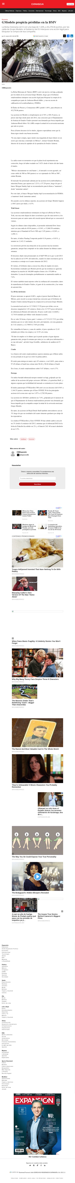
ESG (59, 11)
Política (25, 11)
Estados (4, 973)
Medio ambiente (7, 1034)
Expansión (5, 945)
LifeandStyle (6, 961)
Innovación (5, 1043)
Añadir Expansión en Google (41, 36)
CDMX (4, 971)
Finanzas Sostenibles (9, 1041)
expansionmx (31, 1165)
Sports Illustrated (7, 1061)
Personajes (5, 1083)
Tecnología (48, 11)
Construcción (6, 1022)
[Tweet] (64, 36)
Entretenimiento (7, 1010)
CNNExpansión (22, 452)
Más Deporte (6, 1069)
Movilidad (5, 1040)
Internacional (39, 11)
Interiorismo (6, 1029)
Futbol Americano (7, 1066)
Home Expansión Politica (10, 948)
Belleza (4, 989)
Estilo (3, 1008)
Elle (3, 996)
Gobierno (5, 966)
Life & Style (5, 1007)
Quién (4, 980)
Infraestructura (7, 1026)
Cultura (4, 992)
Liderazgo (5, 1054)
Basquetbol (5, 1068)
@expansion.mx (37, 1165)
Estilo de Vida (6, 1087)
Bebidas (4, 1080)
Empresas (18, 11)
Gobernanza (6, 1038)
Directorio (59, 1178)
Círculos (4, 985)
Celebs (4, 1001)
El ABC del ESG (7, 1045)
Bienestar (5, 1085)
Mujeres (64, 11)
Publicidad (14, 1178)
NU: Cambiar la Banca (37, 1157)
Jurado (4, 1089)
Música (4, 1015)
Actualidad (5, 1052)
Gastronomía (6, 1078)
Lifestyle (5, 1071)
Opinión (4, 975)
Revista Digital (70, 4)
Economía (31, 11)
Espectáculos (6, 982)
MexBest (4, 1077)
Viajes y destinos (7, 1082)
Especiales (5, 1057)
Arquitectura (6, 1027)
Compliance (23, 1178)
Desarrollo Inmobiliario (9, 1024)
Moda (3, 987)
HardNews (23, 439)
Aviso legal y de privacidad (37, 1178)
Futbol (4, 1062)
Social (4, 1036)
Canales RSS (51, 1178)
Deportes (5, 1012)
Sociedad (5, 977)
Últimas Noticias (9, 11)
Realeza (4, 984)
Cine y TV (5, 1013)
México (4, 968)
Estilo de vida (6, 1003)
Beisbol (4, 1064)
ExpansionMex (42, 1165)
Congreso (5, 969)
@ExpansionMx (24, 455)
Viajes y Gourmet (7, 991)
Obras (55, 11)
